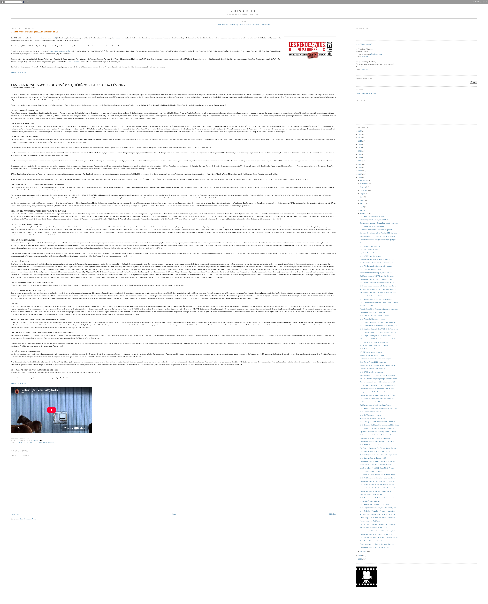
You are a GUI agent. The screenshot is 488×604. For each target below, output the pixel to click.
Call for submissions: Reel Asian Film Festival (375, 405)
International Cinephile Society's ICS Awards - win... (378, 289)
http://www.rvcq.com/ (18, 72)
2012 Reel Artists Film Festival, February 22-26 (376, 299)
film (36, 442)
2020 (360, 151)
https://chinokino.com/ (364, 44)
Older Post (332, 514)
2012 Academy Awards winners (370, 246)
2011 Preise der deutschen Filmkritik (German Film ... (378, 398)
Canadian (22, 442)
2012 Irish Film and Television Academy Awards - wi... (378, 428)
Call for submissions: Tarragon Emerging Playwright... (378, 239)
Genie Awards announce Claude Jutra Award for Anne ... (379, 292)
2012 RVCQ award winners (369, 249)
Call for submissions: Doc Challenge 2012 (374, 547)
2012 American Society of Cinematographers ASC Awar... (379, 408)
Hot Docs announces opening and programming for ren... (379, 378)
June (362, 200)
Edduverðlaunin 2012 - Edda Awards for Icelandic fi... (378, 339)
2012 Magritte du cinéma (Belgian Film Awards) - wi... (378, 507)
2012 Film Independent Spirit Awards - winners (376, 266)
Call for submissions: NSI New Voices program (376, 359)
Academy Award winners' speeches (371, 243)
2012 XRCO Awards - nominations (371, 372)
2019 (360, 154)
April (362, 207)
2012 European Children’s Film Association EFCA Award (379, 425)
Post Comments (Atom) (28, 519)
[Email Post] (40, 440)
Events (248, 24)
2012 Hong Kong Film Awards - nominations (375, 451)
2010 (360, 559)
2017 (360, 161)
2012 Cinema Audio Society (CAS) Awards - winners (378, 332)
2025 (360, 134)
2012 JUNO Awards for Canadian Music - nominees (377, 478)
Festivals (256, 24)
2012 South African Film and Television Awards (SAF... (379, 325)
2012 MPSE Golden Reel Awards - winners (374, 315)
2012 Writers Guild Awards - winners (372, 319)
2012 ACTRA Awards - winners (370, 256)
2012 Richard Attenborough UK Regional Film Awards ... (379, 537)
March (362, 210)
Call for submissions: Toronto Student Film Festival (377, 461)
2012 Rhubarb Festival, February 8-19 (373, 458)
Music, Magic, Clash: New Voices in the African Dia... (378, 517)
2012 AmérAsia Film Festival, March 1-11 (374, 216)
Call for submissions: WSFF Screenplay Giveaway (377, 276)
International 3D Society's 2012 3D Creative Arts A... (378, 514)
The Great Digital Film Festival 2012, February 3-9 (377, 531)
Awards (242, 24)
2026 (360, 131)
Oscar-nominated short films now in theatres (375, 438)
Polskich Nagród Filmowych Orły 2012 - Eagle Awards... (379, 455)
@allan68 (364, 57)
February (363, 213)
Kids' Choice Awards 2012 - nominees (373, 362)
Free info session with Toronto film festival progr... (377, 544)
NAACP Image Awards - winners (371, 352)
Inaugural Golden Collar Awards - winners (374, 392)
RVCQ (54, 38)
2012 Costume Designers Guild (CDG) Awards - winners (379, 302)
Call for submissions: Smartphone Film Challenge (377, 441)
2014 (360, 171)
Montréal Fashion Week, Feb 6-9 (371, 494)
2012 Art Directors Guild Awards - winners (374, 504)
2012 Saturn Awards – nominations (372, 226)
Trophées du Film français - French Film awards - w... (377, 385)
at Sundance (117, 38)
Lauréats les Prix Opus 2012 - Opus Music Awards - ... (378, 468)
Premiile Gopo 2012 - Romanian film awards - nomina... (379, 309)
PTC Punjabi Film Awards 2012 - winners (374, 345)
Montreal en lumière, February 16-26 (372, 368)
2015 (360, 167)
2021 (360, 147)
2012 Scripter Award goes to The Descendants (375, 335)
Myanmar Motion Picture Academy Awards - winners (378, 431)
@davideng (365, 69)
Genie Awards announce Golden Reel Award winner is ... (379, 223)
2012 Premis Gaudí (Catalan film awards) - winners (377, 484)
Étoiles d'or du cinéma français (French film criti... (377, 272)
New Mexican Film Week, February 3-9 (373, 527)
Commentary (265, 24)
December (364, 180)
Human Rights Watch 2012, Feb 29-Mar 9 (374, 219)
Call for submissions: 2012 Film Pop (372, 312)
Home (174, 514)
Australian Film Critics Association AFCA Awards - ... (378, 236)
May (362, 203)
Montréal (43, 442)
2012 (360, 177)
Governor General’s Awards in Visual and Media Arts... (378, 233)
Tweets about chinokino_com (366, 93)
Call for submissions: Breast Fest (371, 402)
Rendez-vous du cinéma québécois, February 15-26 (34, 31)
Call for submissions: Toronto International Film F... (377, 395)
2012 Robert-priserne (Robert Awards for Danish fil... (378, 498)
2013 (360, 174)
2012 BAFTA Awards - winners (370, 415)
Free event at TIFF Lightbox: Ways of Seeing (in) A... (378, 365)
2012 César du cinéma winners (370, 269)
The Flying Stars (376, 54)
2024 (360, 137)
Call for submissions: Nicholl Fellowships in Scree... (377, 388)
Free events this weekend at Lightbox (372, 355)
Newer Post (15, 514)
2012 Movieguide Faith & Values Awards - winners (377, 421)
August (363, 193)
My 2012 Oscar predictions (369, 253)
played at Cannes (74, 61)
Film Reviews (223, 24)
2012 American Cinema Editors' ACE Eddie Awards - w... (379, 329)
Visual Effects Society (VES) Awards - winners (375, 464)
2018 (360, 157)
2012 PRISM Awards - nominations (372, 445)
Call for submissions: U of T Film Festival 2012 (376, 534)
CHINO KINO (244, 11)
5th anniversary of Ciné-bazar (370, 521)
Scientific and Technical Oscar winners (373, 418)
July (362, 197)
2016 (360, 164)
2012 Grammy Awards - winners (371, 411)
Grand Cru (371, 67)
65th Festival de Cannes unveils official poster (376, 229)
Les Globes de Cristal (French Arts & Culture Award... (378, 474)
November (364, 183)
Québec (51, 442)
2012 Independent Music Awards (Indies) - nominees (378, 286)
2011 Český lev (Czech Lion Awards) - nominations (377, 511)
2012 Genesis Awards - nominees (371, 471)
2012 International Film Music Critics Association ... (378, 282)
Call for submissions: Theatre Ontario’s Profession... (377, 481)
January (363, 551)
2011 (360, 555)
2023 (360, 141)
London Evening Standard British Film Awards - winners (379, 488)
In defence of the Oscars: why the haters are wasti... (377, 263)
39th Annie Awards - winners (369, 501)
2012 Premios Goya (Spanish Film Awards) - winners (377, 322)
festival (30, 442)
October (363, 187)
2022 (360, 144)
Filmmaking (234, 24)
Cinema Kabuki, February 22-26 (371, 296)
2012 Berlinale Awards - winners (371, 349)
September (364, 190)
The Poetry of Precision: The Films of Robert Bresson (378, 448)
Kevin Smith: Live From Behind (371, 541)
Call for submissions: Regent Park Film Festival (376, 279)
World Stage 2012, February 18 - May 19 (374, 342)
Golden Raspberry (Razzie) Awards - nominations (377, 259)
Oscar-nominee (59, 51)
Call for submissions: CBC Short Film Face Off (376, 491)
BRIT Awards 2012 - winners (369, 306)
